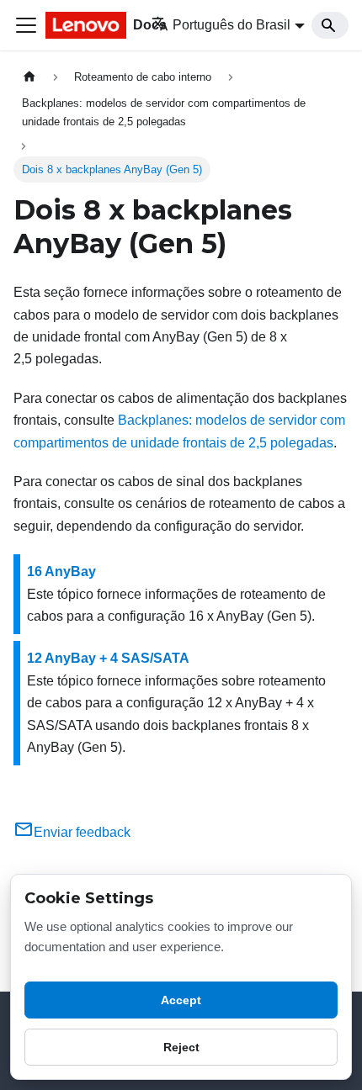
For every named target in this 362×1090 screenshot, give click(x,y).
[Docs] (86, 25)
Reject (181, 1047)
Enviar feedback (82, 832)
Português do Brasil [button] (231, 25)
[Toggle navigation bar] (26, 25)
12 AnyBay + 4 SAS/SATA (108, 658)
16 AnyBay (61, 571)
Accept (181, 1000)
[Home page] (29, 77)
